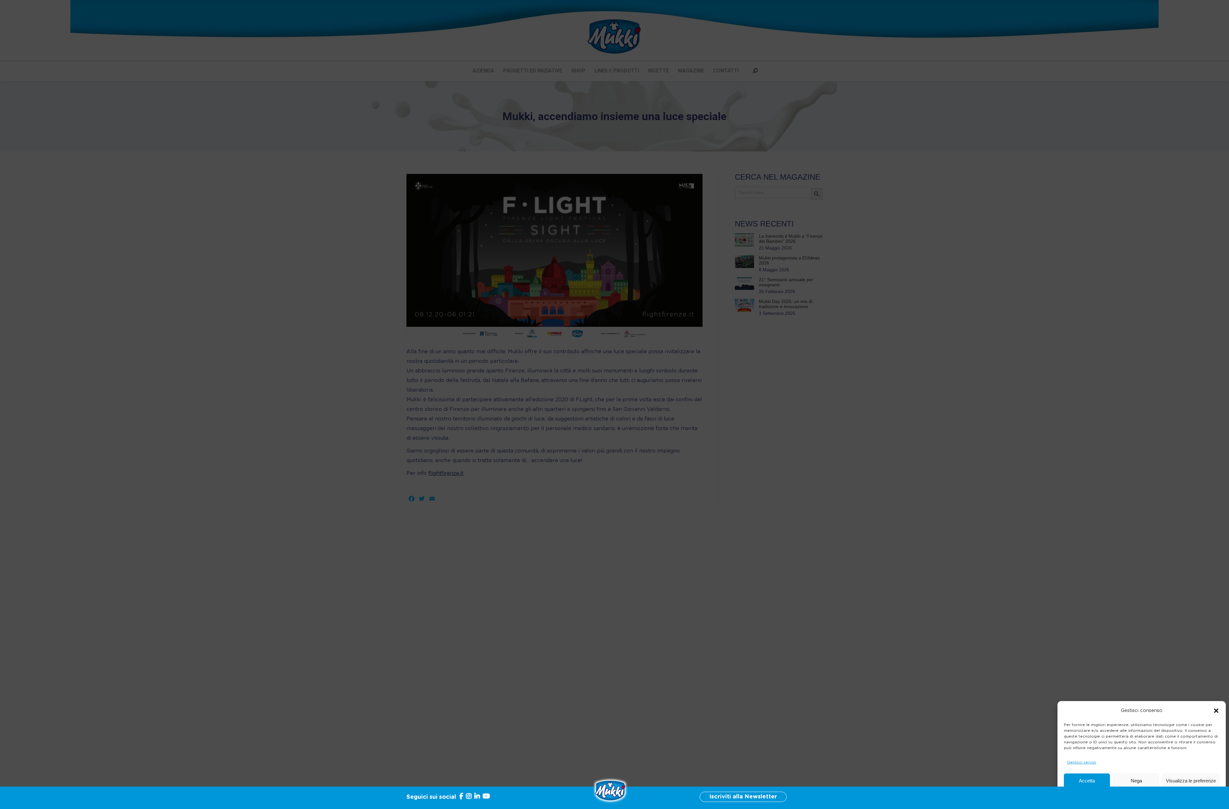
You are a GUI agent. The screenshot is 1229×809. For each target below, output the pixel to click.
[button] (1216, 710)
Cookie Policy (1114, 796)
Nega (1136, 780)
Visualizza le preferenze (1191, 780)
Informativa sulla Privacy (1155, 796)
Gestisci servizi (1081, 762)
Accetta (1087, 780)
